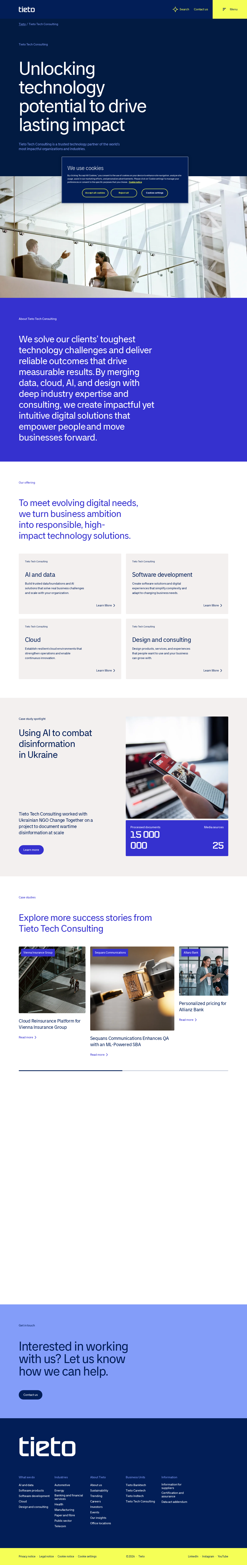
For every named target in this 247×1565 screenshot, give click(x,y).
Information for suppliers (171, 1486)
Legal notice (46, 1556)
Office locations (100, 1523)
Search (184, 9)
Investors (96, 1507)
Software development (34, 1496)
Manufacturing (64, 1510)
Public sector (63, 1521)
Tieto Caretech (136, 1490)
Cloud (23, 1501)
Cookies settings (154, 192)
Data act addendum (174, 1502)
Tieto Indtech (135, 1496)
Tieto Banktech (136, 1485)
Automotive (62, 1485)
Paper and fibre (64, 1515)
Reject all (124, 192)
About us (96, 1485)
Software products (31, 1490)
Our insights (98, 1518)
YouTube (223, 1556)
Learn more (31, 850)
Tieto (22, 24)
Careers (95, 1501)
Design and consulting (33, 1507)
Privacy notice (27, 1556)
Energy (59, 1490)
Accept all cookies (95, 192)
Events (94, 1512)
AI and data (26, 1485)
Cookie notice (66, 1556)
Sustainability (99, 1490)
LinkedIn (193, 1556)
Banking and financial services (68, 1497)
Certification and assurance (172, 1494)
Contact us (201, 9)
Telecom (60, 1526)
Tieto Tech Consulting (140, 1501)
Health (58, 1504)
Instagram (208, 1556)
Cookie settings (87, 1556)
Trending (96, 1496)
